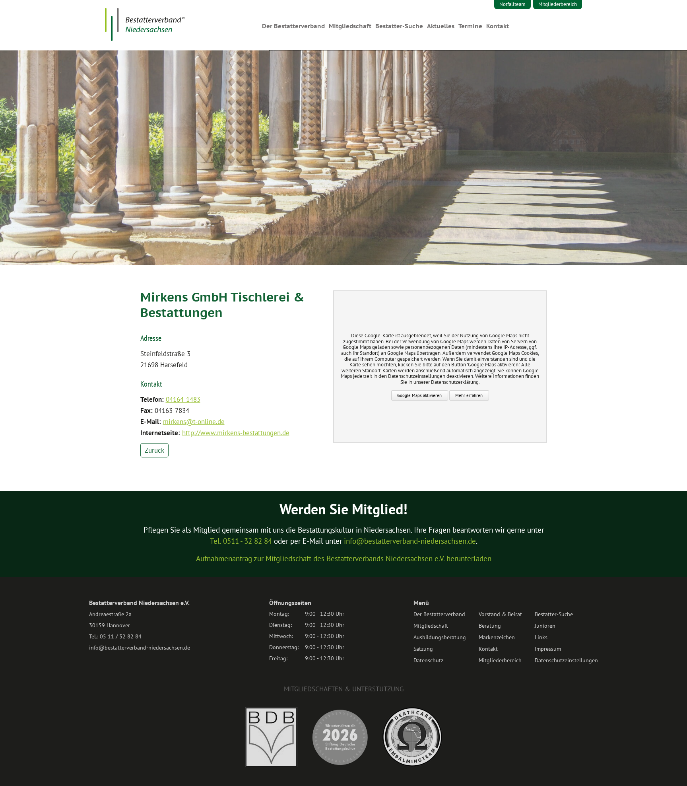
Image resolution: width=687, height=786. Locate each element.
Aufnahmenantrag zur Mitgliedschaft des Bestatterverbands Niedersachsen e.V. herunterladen (343, 558)
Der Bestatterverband (293, 26)
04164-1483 (183, 399)
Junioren (545, 625)
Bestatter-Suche (399, 26)
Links (541, 637)
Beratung (490, 625)
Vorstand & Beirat (500, 614)
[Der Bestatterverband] (144, 38)
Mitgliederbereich (557, 4)
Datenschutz (428, 660)
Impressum (548, 648)
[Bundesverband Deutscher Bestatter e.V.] (271, 764)
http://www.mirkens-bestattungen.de (235, 432)
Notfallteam (512, 4)
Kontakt (497, 26)
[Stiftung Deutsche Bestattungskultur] (340, 764)
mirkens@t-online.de (194, 421)
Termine (470, 26)
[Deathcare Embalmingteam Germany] (412, 764)
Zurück (154, 450)
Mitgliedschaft (350, 26)
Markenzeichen (497, 637)
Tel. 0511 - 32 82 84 (241, 541)
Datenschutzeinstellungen (566, 660)
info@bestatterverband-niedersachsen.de (410, 541)
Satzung (423, 648)
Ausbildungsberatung (439, 637)
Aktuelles (440, 26)
